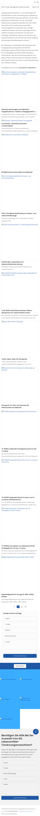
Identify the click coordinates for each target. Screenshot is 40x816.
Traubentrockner (27, 687)
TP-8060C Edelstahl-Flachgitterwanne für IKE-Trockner (19, 450)
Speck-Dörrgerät (7, 727)
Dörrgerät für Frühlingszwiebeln (27, 706)
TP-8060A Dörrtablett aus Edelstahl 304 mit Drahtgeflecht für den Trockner (18, 547)
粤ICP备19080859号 (12, 811)
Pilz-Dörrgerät (6, 707)
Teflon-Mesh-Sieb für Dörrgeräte (14, 359)
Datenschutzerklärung (9, 814)
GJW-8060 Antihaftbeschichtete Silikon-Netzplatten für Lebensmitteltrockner (17, 311)
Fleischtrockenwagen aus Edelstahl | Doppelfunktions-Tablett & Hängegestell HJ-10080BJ (18, 110)
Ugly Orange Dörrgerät (9, 687)
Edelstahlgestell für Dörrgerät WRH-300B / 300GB (17, 595)
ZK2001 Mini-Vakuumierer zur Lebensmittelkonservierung (12, 263)
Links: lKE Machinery (26, 811)
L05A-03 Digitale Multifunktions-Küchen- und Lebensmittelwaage (18, 214)
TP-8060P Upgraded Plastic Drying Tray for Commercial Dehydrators (18, 498)
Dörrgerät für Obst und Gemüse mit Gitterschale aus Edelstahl (15, 406)
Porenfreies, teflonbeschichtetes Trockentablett (14, 125)
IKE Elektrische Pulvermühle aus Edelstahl (16, 172)
